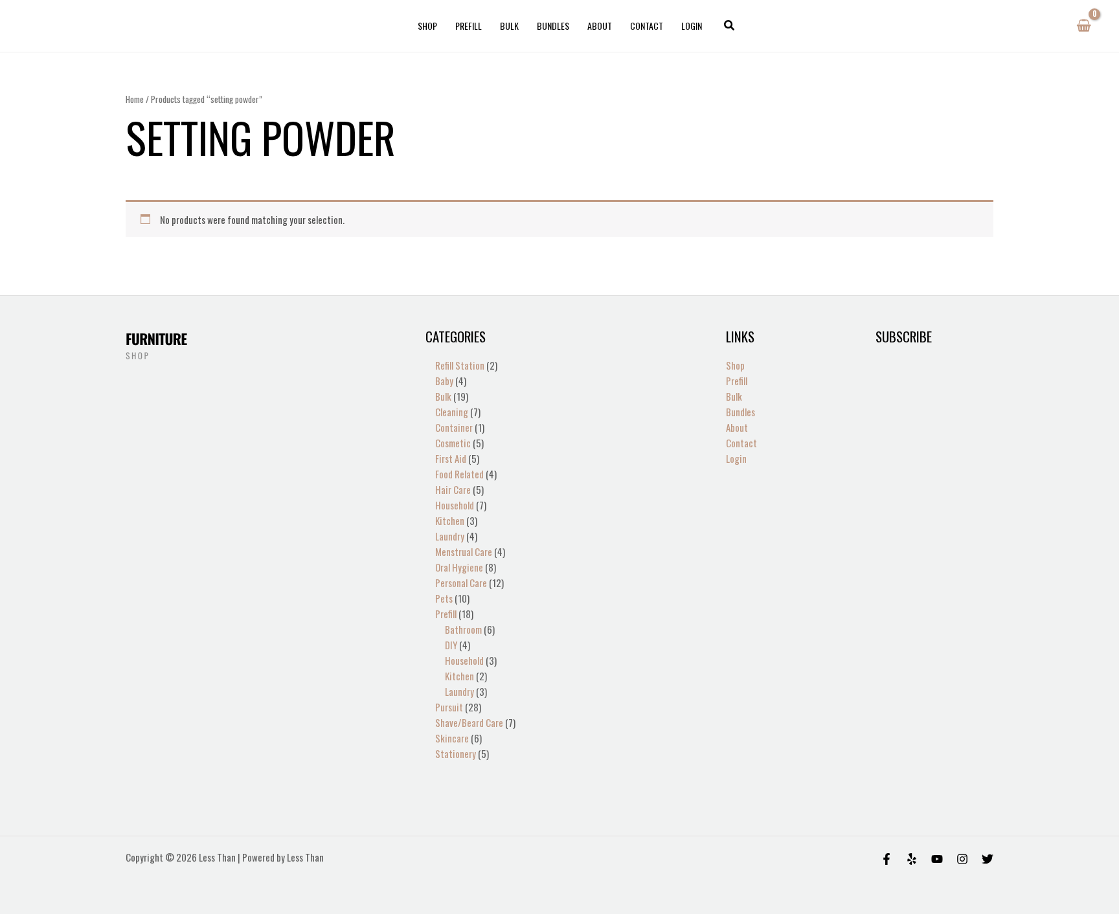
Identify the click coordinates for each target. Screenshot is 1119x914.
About (599, 25)
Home (135, 99)
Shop (427, 25)
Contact (646, 25)
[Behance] (937, 859)
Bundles (553, 25)
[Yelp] (912, 859)
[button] (730, 25)
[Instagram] (962, 859)
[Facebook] (886, 859)
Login (691, 25)
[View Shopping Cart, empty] (1083, 26)
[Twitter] (987, 859)
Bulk (509, 25)
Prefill (468, 25)
